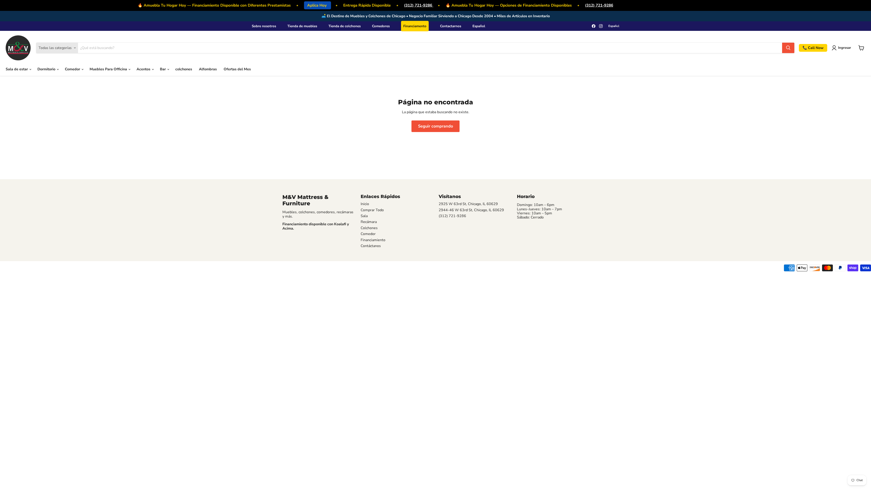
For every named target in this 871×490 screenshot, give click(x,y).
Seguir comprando (435, 126)
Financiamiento (373, 240)
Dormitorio (46, 69)
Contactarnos (450, 26)
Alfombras (208, 69)
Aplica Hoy (311, 5)
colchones (183, 69)
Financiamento (414, 26)
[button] (842, 48)
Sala (364, 216)
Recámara (369, 222)
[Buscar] (788, 48)
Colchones (369, 228)
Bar (163, 69)
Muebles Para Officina (109, 69)
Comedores (381, 26)
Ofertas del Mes (237, 69)
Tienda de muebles (302, 26)
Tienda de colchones (344, 26)
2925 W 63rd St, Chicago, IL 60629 (468, 204)
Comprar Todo (372, 210)
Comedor (73, 69)
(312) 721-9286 (412, 5)
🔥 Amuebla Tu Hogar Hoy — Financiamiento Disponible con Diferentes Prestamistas (209, 5)
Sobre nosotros (264, 26)
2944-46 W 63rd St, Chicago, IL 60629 (471, 210)
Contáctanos (371, 246)
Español (478, 26)
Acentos (144, 69)
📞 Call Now (813, 47)
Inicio (365, 204)
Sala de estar (17, 69)
